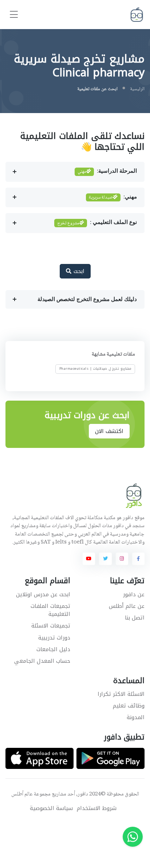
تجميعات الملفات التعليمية (50, 610)
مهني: (113, 197)
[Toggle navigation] (14, 15)
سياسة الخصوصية (51, 808)
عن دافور (134, 594)
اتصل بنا (135, 618)
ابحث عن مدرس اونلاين (43, 594)
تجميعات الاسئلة (50, 626)
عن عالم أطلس (127, 606)
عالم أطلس (22, 794)
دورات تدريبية (54, 638)
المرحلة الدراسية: (107, 172)
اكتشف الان (109, 431)
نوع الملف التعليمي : (97, 223)
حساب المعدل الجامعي (42, 661)
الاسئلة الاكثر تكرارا (121, 694)
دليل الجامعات (53, 649)
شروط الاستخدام (97, 808)
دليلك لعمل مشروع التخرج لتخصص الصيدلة (87, 299)
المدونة (136, 717)
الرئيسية (137, 89)
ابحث (77, 271)
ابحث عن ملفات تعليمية (97, 89)
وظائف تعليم (129, 706)
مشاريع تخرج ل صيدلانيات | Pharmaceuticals (95, 369)
